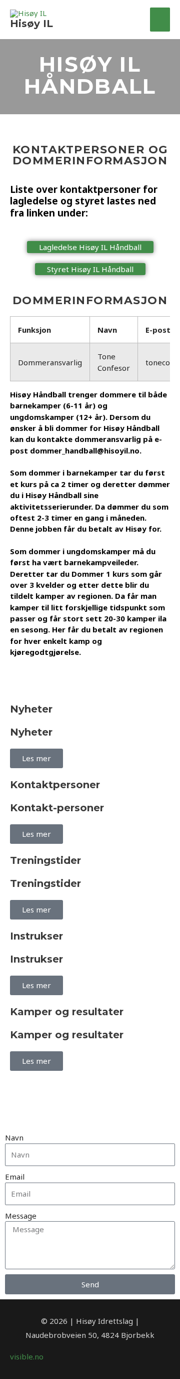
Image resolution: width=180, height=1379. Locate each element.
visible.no (27, 1356)
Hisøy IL (31, 24)
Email (14, 1177)
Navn (14, 1137)
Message (20, 1216)
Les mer (36, 758)
